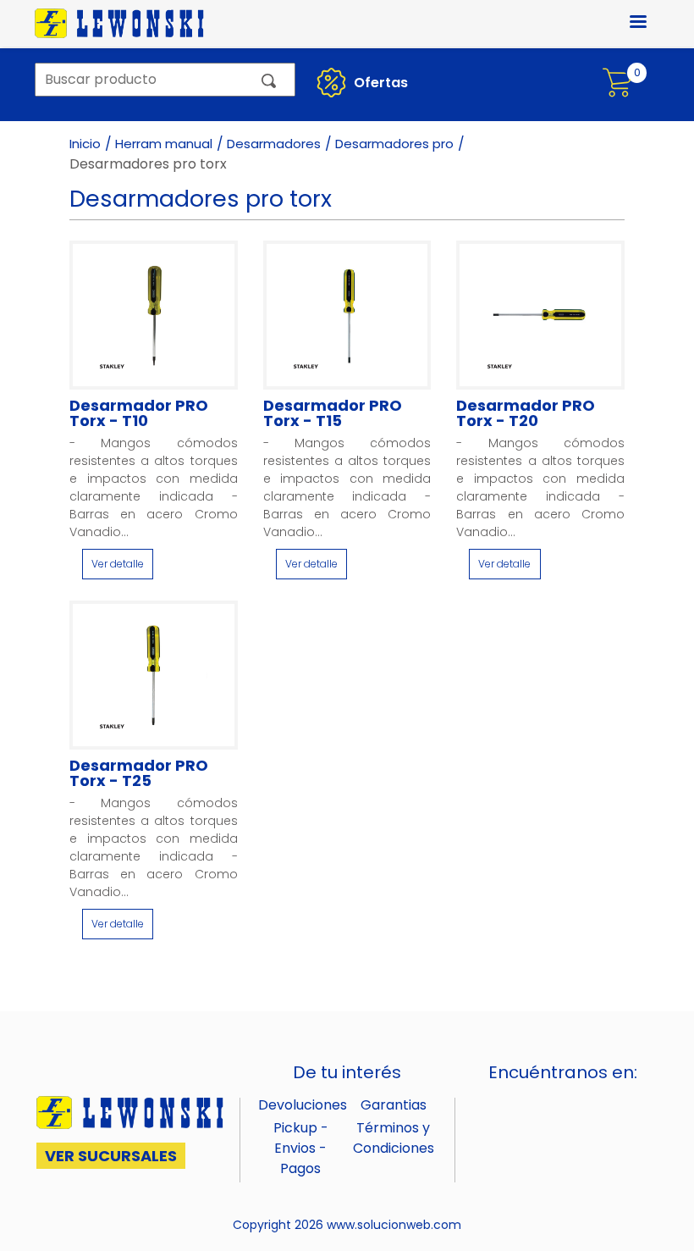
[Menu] (628, 23)
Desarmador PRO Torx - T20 (525, 413)
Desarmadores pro (394, 143)
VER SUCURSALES (111, 1155)
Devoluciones (302, 1105)
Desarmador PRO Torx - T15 (332, 413)
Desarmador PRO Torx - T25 (138, 773)
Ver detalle (117, 563)
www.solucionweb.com (394, 1224)
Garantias (394, 1105)
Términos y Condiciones (393, 1138)
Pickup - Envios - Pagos (300, 1148)
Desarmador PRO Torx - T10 (138, 413)
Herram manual (163, 143)
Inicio (85, 143)
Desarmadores (274, 143)
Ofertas (379, 82)
